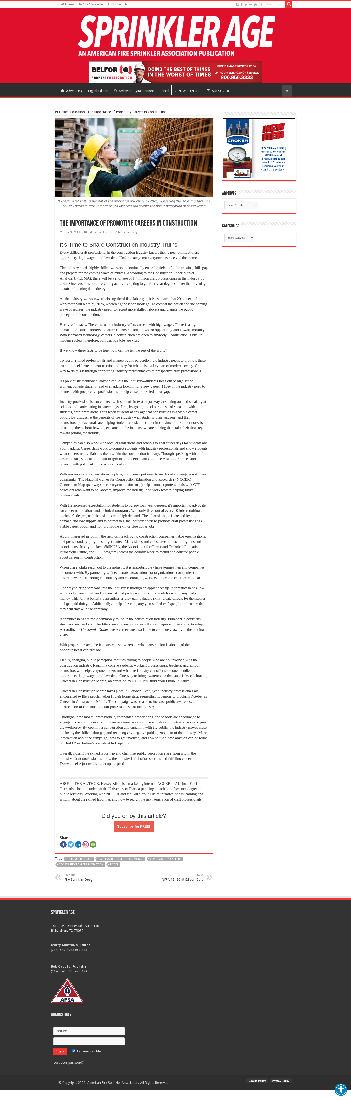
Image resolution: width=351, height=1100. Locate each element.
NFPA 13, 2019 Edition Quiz (182, 877)
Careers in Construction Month (121, 859)
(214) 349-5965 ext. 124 (69, 971)
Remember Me (88, 1051)
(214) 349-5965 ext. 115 (69, 950)
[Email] (93, 844)
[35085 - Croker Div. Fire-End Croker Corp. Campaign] (259, 148)
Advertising (74, 91)
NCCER (114, 864)
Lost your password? (68, 1062)
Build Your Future (79, 859)
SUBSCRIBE (220, 91)
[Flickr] (251, 4)
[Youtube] (255, 4)
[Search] (288, 4)
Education (77, 112)
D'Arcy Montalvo (64, 945)
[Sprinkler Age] (175, 36)
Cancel (164, 91)
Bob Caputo (60, 966)
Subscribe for (133, 826)
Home (69, 4)
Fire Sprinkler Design (79, 877)
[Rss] (237, 4)
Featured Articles (114, 232)
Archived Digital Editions (136, 91)
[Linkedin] (78, 844)
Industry (131, 232)
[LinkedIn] (246, 4)
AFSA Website (92, 4)
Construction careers (165, 859)
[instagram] (260, 4)
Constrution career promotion (81, 864)
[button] (341, 1089)
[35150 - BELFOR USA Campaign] (175, 72)
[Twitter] (71, 844)
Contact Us (118, 4)
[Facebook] (241, 4)
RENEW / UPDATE (187, 91)
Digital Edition (98, 91)
